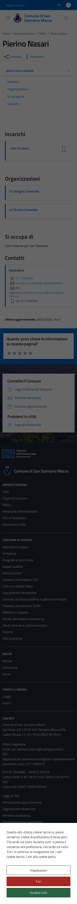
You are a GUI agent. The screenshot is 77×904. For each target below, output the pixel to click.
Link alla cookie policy (41, 856)
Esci (38, 881)
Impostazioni (38, 870)
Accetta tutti (38, 892)
